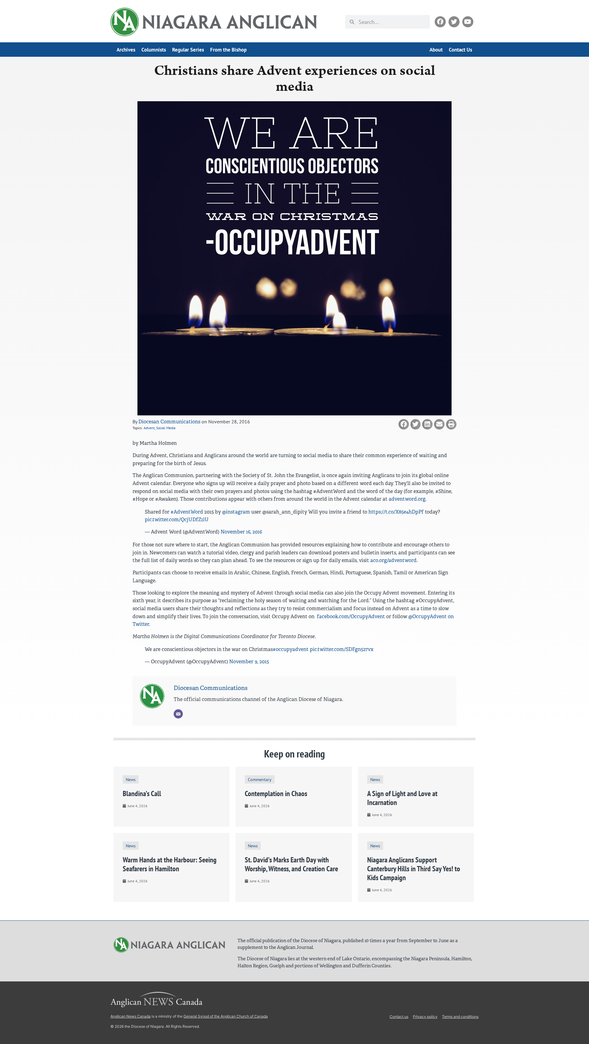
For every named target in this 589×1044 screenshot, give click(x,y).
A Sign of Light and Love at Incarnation (402, 798)
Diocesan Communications (169, 421)
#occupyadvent (291, 649)
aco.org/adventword (393, 560)
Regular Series (188, 49)
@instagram (236, 512)
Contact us (399, 1016)
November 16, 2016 (241, 532)
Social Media (165, 428)
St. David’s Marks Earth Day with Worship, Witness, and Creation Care (291, 864)
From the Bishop (228, 49)
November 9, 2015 (249, 661)
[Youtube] (467, 21)
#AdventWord (187, 512)
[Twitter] (454, 21)
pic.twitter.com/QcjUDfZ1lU (177, 519)
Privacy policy (425, 1016)
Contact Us (460, 49)
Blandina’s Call (142, 793)
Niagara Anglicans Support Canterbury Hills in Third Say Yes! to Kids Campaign (413, 868)
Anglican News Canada (130, 1016)
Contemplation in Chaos (276, 793)
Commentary (259, 779)
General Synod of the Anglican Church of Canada (225, 1016)
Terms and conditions (460, 1016)
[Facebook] (440, 21)
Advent (149, 428)
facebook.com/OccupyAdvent (350, 616)
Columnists (153, 49)
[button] (403, 424)
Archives (126, 49)
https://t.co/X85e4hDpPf (396, 512)
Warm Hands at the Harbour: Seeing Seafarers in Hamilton (170, 864)
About (436, 49)
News (131, 779)
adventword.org (407, 499)
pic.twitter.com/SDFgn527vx (341, 649)
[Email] (178, 713)
